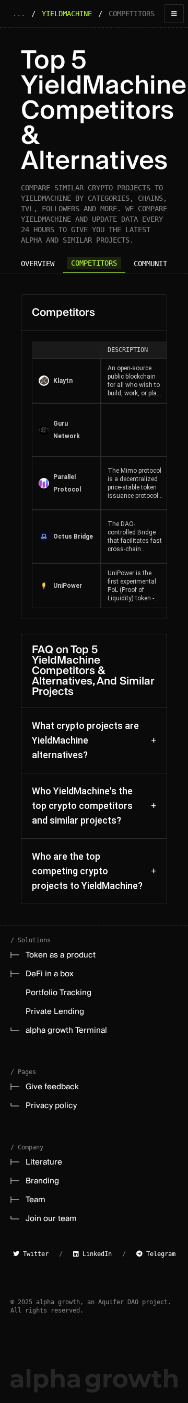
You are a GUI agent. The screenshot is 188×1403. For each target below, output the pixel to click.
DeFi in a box (50, 973)
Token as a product (61, 955)
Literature (44, 1162)
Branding (42, 1181)
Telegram (159, 1254)
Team (35, 1199)
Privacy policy (51, 1105)
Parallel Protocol (67, 483)
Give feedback (52, 1086)
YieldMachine (67, 13)
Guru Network (66, 430)
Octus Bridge (73, 536)
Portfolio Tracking (58, 992)
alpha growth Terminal (66, 1030)
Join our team (51, 1218)
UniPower (67, 585)
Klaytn (63, 380)
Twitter (34, 1254)
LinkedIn (95, 1254)
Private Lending (55, 1011)
